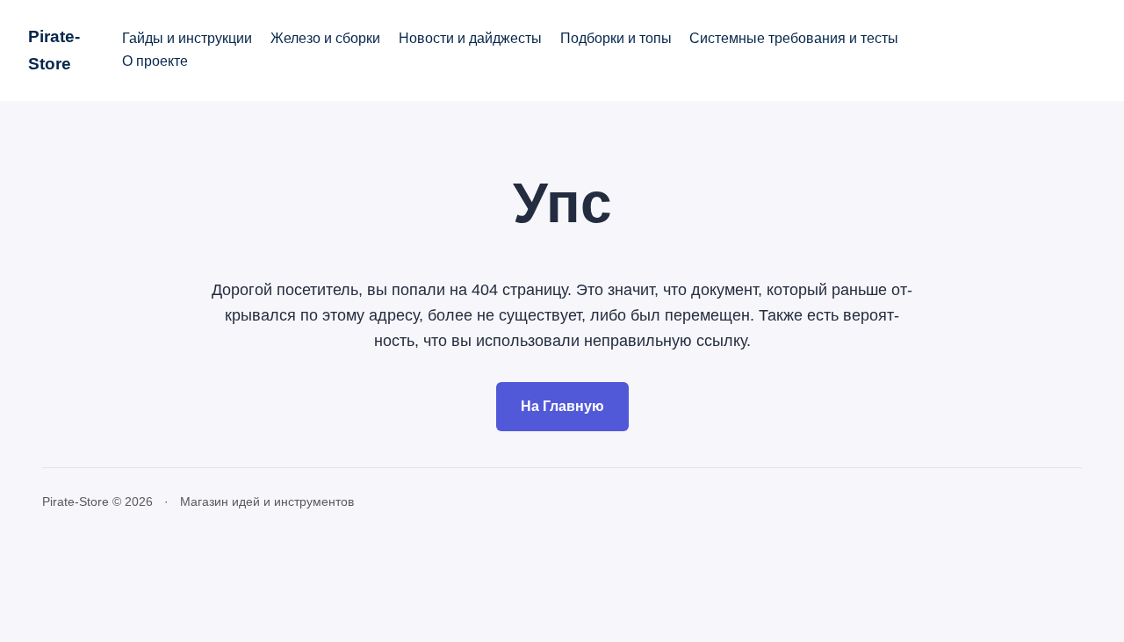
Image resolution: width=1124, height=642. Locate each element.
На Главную (562, 406)
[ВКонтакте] (987, 50)
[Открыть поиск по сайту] (1035, 50)
